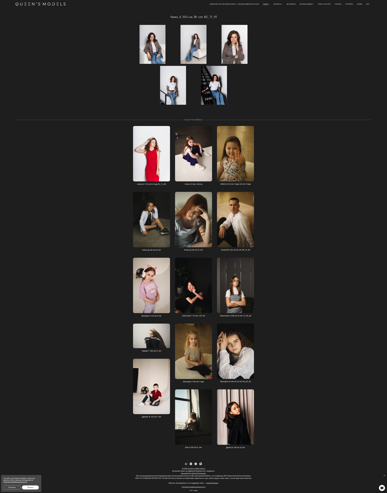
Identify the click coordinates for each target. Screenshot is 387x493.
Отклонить (12, 487)
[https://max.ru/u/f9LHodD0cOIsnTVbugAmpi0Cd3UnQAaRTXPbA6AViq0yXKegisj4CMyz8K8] (200, 463)
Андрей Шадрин (212, 483)
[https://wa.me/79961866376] (186, 463)
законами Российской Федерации (193, 473)
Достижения (291, 4)
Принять (30, 487)
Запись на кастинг (324, 4)
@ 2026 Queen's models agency (193, 468)
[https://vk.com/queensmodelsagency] (191, 463)
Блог (367, 4)
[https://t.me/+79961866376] (196, 463)
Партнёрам (349, 4)
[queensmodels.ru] (41, 4)
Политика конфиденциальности (193, 487)
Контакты (338, 4)
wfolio (196, 490)
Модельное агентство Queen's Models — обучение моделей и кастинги (234, 4)
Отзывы (359, 4)
